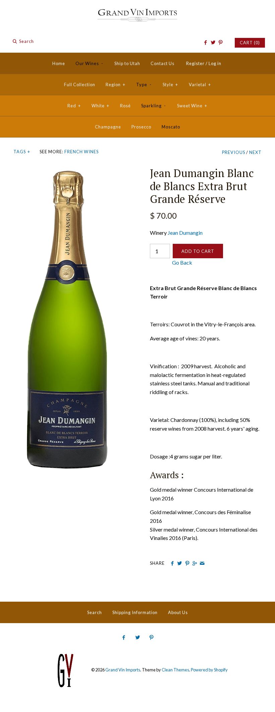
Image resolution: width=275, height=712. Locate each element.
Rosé (125, 105)
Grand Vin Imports (122, 669)
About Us (178, 612)
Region (115, 84)
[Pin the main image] (187, 563)
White (100, 105)
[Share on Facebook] (172, 563)
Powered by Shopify (209, 669)
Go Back (171, 262)
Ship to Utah (127, 63)
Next (255, 152)
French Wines (81, 151)
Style (170, 84)
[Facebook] (205, 42)
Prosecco (141, 126)
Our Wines (89, 63)
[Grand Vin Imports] (137, 11)
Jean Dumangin (185, 232)
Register (195, 63)
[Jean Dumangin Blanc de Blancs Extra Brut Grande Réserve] (69, 171)
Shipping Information (135, 612)
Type (144, 84)
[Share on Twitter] (179, 563)
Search (94, 612)
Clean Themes (175, 669)
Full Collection (79, 84)
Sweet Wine (192, 105)
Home (58, 63)
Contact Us (162, 63)
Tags (21, 151)
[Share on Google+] (194, 563)
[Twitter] (213, 42)
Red (74, 105)
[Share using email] (202, 563)
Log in (215, 63)
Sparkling (153, 105)
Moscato (171, 126)
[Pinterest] (220, 42)
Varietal (200, 84)
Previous (233, 152)
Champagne (108, 126)
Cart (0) (250, 42)
